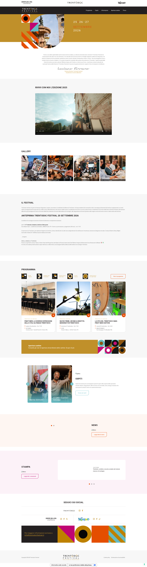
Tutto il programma (118, 276)
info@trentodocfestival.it (34, 535)
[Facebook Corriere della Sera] (63, 519)
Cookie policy (107, 557)
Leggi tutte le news (99, 434)
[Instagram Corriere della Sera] (61, 519)
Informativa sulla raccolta (58, 565)
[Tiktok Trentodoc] (99, 519)
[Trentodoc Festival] (29, 10)
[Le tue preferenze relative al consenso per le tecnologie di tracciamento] (144, 564)
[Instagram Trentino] (94, 519)
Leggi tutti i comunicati (30, 476)
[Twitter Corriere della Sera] (67, 519)
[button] (51, 425)
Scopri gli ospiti (82, 393)
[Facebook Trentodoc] (82, 510)
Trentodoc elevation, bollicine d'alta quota (37, 224)
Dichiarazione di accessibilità (118, 557)
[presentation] (23, 168)
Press (124, 10)
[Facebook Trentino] (96, 519)
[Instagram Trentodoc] (79, 510)
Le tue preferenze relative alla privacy (80, 565)
